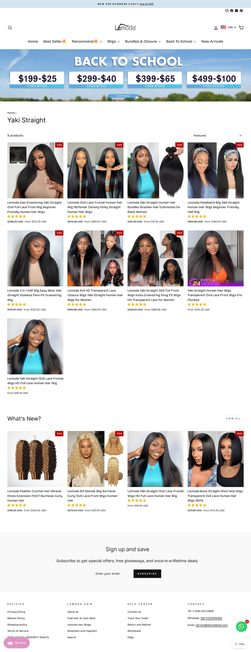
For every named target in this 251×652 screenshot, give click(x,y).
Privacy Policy (16, 611)
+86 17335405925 (211, 618)
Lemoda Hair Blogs (79, 624)
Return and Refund (139, 624)
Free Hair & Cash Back (81, 618)
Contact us (134, 611)
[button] (16, 216)
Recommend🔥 (85, 41)
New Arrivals (212, 41)
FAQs (131, 637)
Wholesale (134, 631)
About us (72, 611)
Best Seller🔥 (54, 41)
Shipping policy (17, 624)
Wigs (112, 41)
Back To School (179, 41)
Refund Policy (16, 618)
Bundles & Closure (141, 41)
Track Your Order (138, 618)
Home (33, 41)
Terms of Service (17, 631)
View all (233, 418)
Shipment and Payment (82, 631)
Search (71, 637)
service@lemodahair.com (212, 625)
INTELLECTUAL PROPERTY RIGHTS (28, 637)
